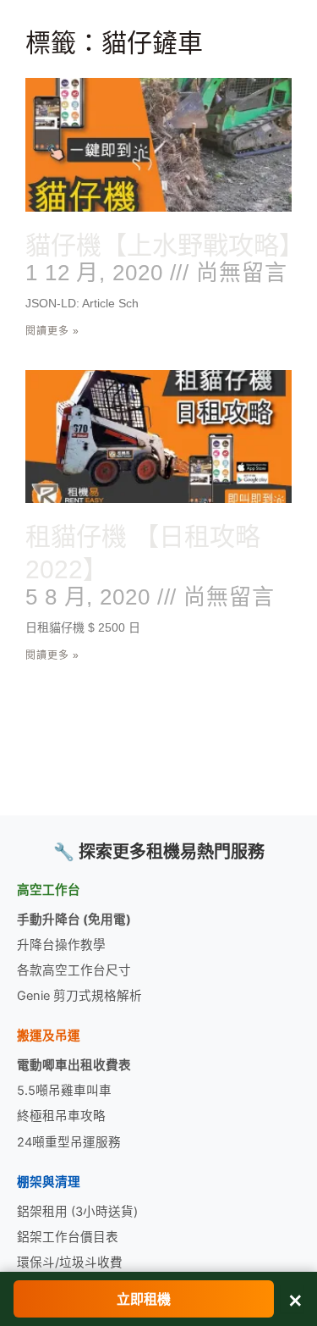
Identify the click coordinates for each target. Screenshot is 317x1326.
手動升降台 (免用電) (74, 919)
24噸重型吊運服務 (69, 1142)
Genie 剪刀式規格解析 (79, 995)
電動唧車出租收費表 (74, 1065)
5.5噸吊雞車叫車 (64, 1090)
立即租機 (144, 1298)
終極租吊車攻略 (61, 1116)
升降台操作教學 (61, 945)
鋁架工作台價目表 (67, 1237)
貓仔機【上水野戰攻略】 (164, 245)
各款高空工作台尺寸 (74, 970)
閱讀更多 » (52, 331)
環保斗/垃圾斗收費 (70, 1262)
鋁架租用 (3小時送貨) (77, 1211)
